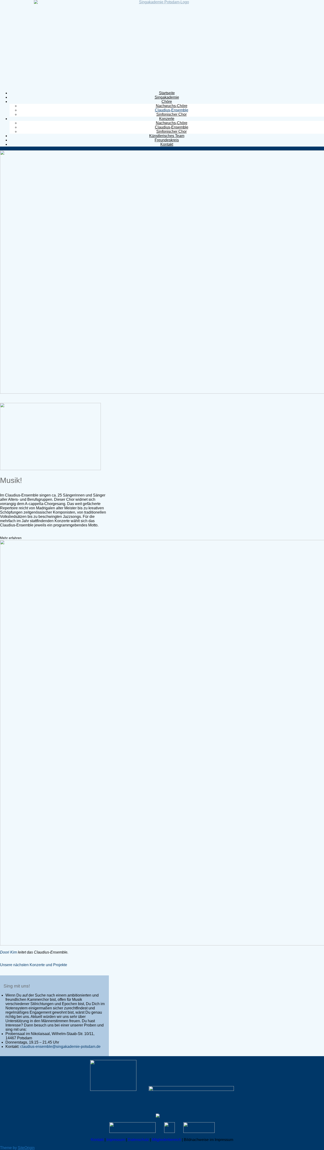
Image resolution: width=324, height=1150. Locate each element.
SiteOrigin (26, 1148)
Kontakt (166, 144)
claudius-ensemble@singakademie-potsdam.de (60, 1047)
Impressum (115, 1140)
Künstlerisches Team (166, 136)
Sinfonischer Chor (171, 114)
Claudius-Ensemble (171, 110)
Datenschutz (138, 1140)
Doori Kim (8, 952)
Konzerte (166, 119)
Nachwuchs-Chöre (171, 106)
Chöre (167, 102)
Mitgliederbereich (166, 1140)
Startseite (167, 93)
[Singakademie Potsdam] (162, 43)
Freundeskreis (167, 140)
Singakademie (167, 97)
